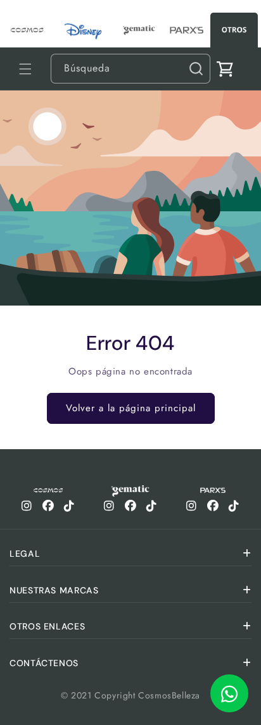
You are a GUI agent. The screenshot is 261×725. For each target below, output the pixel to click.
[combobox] (130, 68)
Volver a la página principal (131, 408)
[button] (25, 69)
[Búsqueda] (196, 68)
